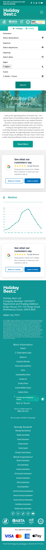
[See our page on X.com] (34, 3)
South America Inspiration (23, 499)
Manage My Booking (23, 430)
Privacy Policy (23, 383)
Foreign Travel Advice (23, 452)
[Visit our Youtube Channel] (42, 3)
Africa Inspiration (23, 482)
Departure (6, 43)
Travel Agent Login (24, 352)
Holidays (19, 28)
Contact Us (23, 379)
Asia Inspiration (23, 486)
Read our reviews (14, 181)
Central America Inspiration (23, 491)
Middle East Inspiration (23, 508)
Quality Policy (23, 392)
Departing (6, 53)
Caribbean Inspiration (23, 504)
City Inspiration (23, 465)
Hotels (31, 28)
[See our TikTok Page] (23, 514)
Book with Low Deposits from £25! (14, 3)
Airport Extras (23, 443)
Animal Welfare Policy (23, 387)
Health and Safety (23, 435)
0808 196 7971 (23, 411)
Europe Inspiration (23, 478)
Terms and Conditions (23, 366)
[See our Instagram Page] (27, 514)
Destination (7, 33)
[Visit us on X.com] (18, 514)
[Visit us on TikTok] (36, 3)
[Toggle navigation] (41, 12)
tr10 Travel (22, 544)
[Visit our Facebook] (31, 3)
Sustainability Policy (23, 374)
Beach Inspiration (23, 460)
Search (23, 85)
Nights (5, 62)
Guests (5, 72)
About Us (23, 357)
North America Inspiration (23, 495)
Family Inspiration (23, 469)
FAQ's (23, 370)
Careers (23, 348)
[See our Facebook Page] (13, 514)
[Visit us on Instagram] (39, 3)
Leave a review (32, 181)
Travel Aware (23, 448)
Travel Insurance (23, 439)
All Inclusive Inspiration (23, 473)
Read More (23, 144)
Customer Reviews (23, 361)
